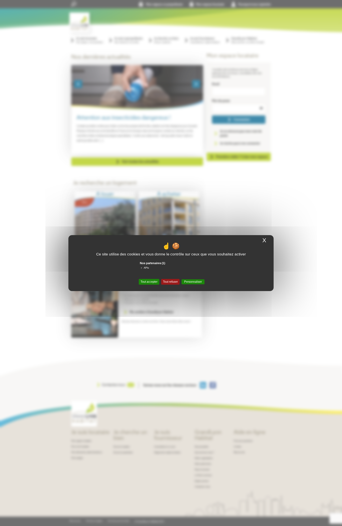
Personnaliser (193, 281)
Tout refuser (170, 281)
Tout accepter (149, 281)
